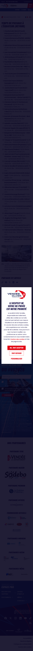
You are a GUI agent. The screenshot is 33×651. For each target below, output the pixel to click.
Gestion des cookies (17, 339)
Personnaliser (16, 359)
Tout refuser (16, 353)
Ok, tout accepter (16, 348)
